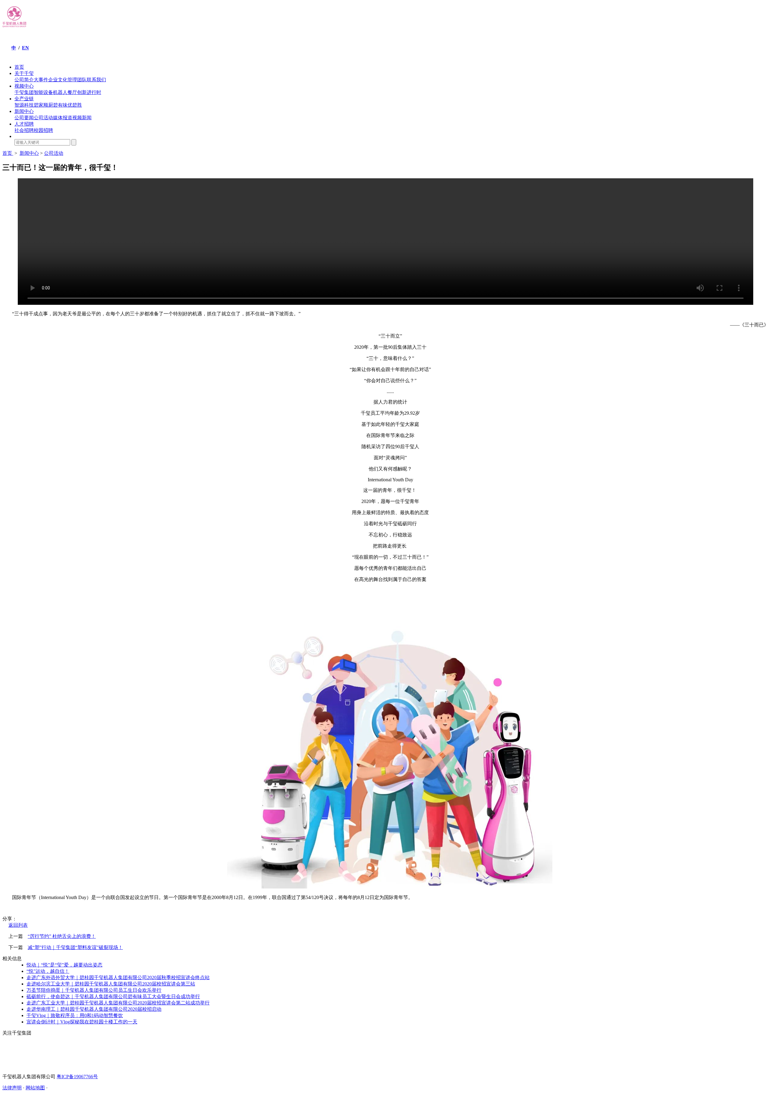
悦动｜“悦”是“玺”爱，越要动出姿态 (64, 964)
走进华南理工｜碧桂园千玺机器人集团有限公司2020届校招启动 (94, 1009)
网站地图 (35, 1087)
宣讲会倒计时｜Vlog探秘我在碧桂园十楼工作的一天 (82, 1021)
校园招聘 (43, 130)
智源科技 (24, 105)
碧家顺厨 (43, 105)
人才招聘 (24, 123)
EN (25, 47)
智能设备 (43, 92)
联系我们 (96, 79)
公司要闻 (24, 117)
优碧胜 (74, 105)
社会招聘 (24, 130)
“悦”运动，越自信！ (48, 971)
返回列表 (18, 925)
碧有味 (60, 105)
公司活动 (43, 117)
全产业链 (24, 98)
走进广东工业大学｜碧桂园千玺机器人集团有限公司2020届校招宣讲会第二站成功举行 (118, 1002)
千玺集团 (24, 92)
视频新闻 (82, 117)
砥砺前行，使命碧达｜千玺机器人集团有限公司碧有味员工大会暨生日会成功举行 (113, 996)
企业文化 (57, 79)
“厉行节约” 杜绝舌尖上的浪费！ (62, 936)
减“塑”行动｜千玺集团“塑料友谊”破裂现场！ (75, 947)
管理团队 (77, 79)
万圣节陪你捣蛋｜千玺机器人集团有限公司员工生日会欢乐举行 (94, 990)
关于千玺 (24, 73)
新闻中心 (24, 111)
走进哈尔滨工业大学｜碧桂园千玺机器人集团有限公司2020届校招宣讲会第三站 (111, 983)
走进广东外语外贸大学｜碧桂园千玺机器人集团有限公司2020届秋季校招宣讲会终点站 (118, 977)
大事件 (41, 79)
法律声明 (12, 1087)
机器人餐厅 (65, 92)
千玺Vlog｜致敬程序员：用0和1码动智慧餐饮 (75, 1015)
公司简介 (24, 79)
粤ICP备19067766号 (77, 1076)
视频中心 (24, 86)
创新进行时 (89, 92)
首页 (19, 67)
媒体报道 (62, 117)
